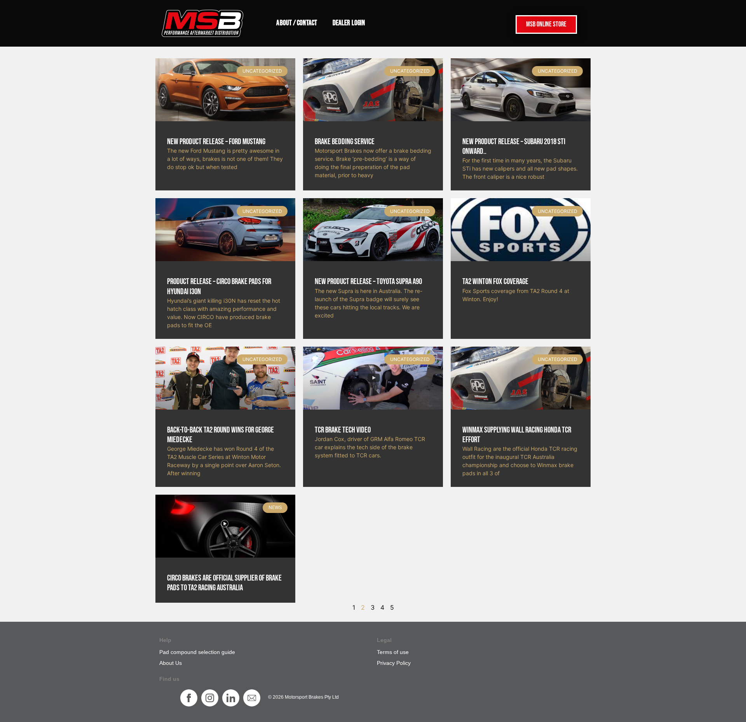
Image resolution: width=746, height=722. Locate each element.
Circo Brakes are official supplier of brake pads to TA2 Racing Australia (224, 583)
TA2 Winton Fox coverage (495, 281)
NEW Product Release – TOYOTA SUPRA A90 (368, 281)
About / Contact (296, 23)
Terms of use (393, 652)
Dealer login (349, 23)
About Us (170, 663)
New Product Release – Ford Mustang (216, 141)
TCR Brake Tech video (343, 430)
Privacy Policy (394, 663)
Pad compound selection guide (197, 652)
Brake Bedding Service (345, 141)
